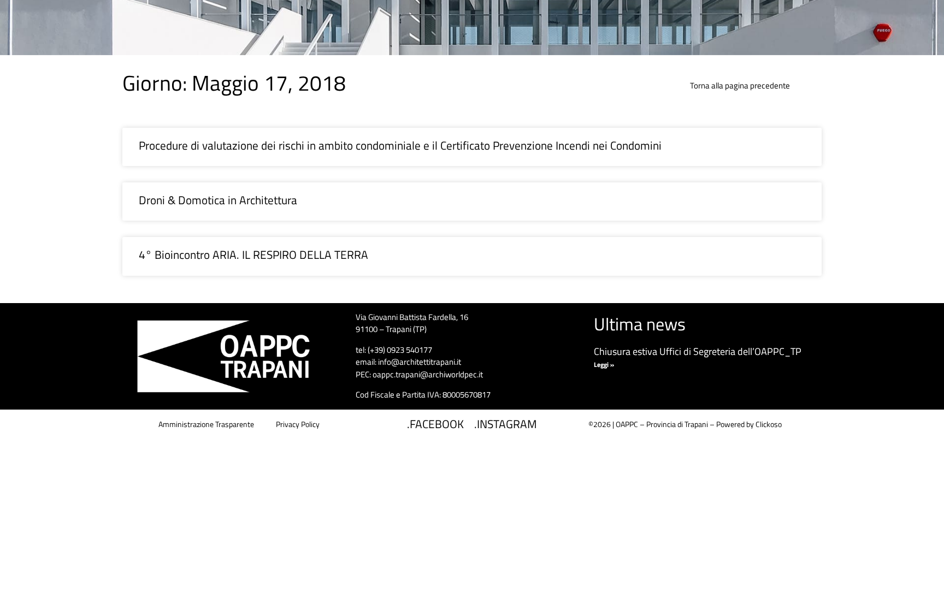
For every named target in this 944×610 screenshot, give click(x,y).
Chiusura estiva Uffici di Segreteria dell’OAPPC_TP (697, 351)
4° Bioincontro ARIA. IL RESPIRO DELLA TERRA (253, 254)
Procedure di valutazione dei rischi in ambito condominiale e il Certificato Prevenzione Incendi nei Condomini (400, 145)
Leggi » (604, 364)
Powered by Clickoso (749, 424)
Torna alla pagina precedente (740, 85)
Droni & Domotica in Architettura (218, 200)
